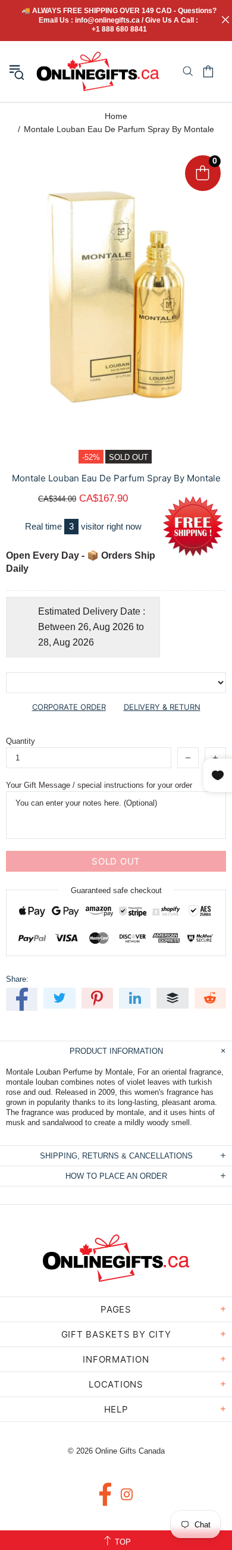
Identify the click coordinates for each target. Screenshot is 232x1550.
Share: (17, 979)
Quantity (20, 741)
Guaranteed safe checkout (116, 890)
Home (116, 116)
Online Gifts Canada (98, 71)
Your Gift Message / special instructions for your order (99, 785)
